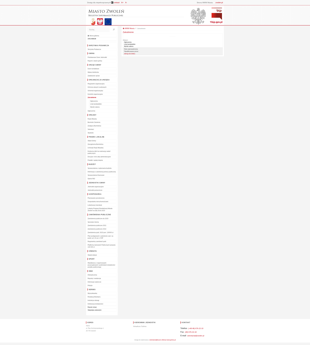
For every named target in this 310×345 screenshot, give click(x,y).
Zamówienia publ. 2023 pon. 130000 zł (100, 232)
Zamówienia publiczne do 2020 (98, 218)
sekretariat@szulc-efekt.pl (157, 340)
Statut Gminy (92, 141)
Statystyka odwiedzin (94, 310)
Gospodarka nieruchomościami (98, 201)
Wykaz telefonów (93, 72)
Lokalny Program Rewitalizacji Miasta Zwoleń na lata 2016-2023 (100, 209)
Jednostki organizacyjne (96, 187)
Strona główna (94, 36)
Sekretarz (91, 129)
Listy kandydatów (96, 104)
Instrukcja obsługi (93, 300)
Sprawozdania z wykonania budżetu (100, 168)
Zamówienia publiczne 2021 (97, 225)
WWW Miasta (129, 28)
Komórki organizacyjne (95, 94)
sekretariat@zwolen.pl (195, 336)
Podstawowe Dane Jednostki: (97, 57)
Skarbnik (90, 133)
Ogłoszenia (94, 101)
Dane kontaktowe (93, 69)
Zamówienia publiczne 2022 (97, 229)
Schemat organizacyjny (95, 91)
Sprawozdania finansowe (96, 175)
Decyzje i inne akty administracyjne (99, 157)
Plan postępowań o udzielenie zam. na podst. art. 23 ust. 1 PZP (100, 237)
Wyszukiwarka (92, 293)
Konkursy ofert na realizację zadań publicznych (99, 152)
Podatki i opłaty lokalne (95, 160)
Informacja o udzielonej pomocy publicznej (102, 172)
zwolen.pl (219, 2)
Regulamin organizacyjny (96, 84)
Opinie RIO (91, 179)
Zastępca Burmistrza (94, 126)
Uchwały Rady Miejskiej (95, 148)
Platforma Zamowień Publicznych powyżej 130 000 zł (101, 246)
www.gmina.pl (171, 340)
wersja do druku (129, 54)
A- (126, 2)
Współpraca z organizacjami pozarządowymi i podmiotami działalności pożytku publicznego (101, 265)
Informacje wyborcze (94, 282)
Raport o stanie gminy (95, 61)
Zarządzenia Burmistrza (95, 144)
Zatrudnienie (92, 97)
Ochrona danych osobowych (97, 87)
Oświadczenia (92, 275)
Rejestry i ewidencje (94, 278)
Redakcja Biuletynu (94, 297)
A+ (122, 2)
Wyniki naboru (95, 107)
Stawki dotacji (92, 255)
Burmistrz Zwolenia (94, 122)
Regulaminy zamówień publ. (97, 241)
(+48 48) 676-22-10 (195, 328)
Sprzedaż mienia (93, 222)
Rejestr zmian (92, 307)
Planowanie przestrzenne (96, 198)
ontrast (117, 2)
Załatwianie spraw (94, 76)
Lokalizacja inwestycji (95, 205)
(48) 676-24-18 (191, 332)
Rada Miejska (92, 119)
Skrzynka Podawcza (94, 49)
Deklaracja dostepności (95, 304)
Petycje (90, 285)
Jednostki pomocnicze (95, 190)
